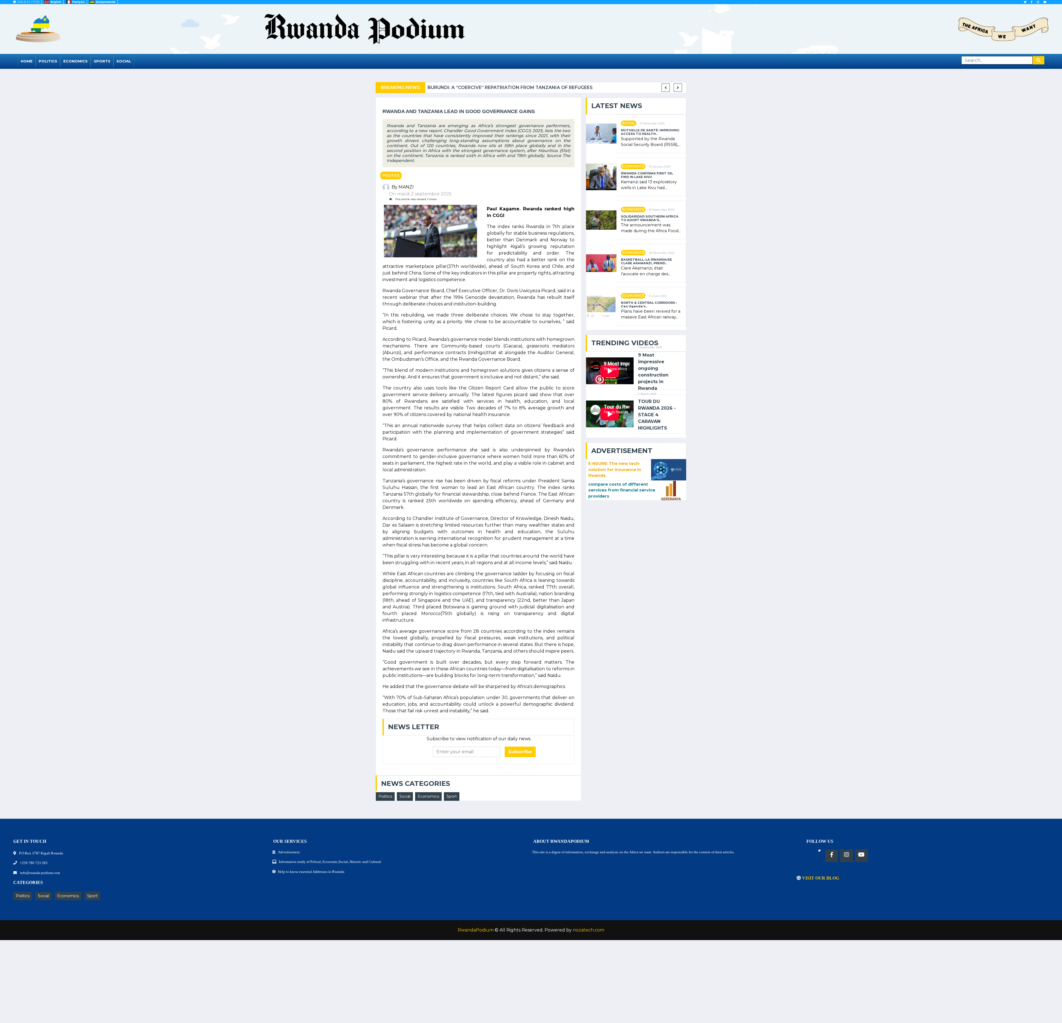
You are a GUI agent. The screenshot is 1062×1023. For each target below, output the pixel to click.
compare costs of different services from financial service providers (621, 490)
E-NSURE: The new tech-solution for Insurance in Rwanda (614, 469)
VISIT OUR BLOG (820, 878)
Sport (451, 796)
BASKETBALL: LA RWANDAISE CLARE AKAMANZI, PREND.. (646, 261)
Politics (48, 61)
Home (27, 61)
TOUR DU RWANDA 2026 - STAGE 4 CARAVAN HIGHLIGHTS (657, 415)
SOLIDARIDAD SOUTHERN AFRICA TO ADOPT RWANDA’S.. (649, 218)
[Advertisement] (166, 984)
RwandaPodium (476, 930)
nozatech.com (588, 930)
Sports (102, 61)
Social (123, 61)
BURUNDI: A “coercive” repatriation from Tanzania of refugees (510, 87)
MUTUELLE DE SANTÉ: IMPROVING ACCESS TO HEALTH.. (650, 132)
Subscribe (520, 751)
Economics (75, 61)
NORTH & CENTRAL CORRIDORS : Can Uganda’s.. (649, 304)
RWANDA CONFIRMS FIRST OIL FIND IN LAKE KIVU (647, 175)
